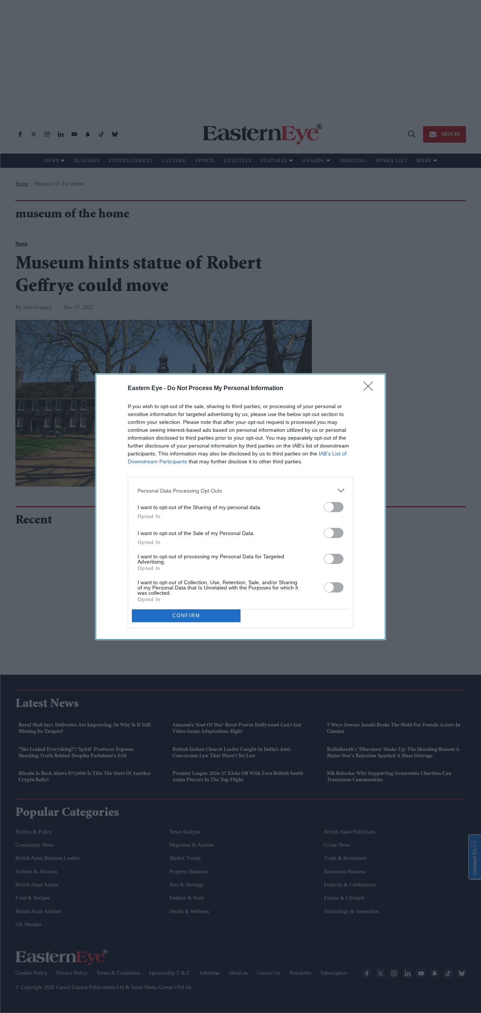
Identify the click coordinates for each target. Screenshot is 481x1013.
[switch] (333, 507)
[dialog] (240, 506)
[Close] (370, 388)
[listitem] (240, 490)
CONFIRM (186, 615)
